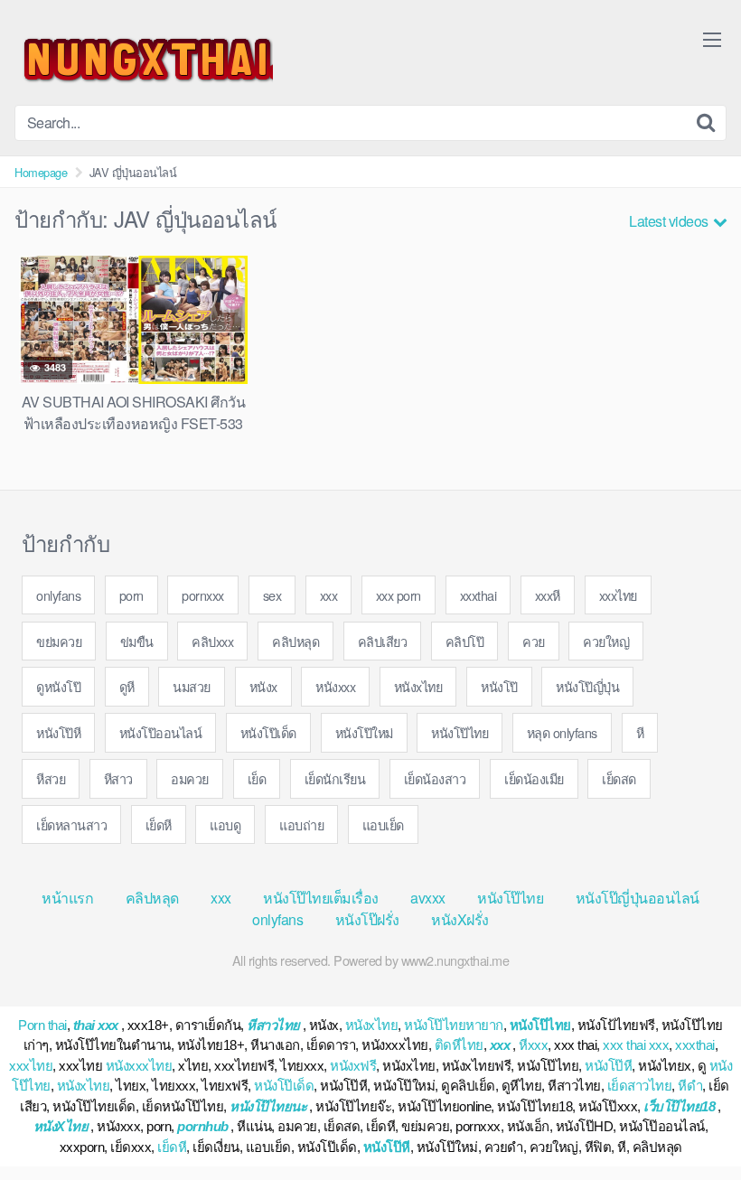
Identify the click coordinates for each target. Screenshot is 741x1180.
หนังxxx (335, 686)
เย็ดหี (158, 824)
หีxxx (533, 1045)
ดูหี (127, 686)
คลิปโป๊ (465, 641)
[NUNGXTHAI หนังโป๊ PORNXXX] (143, 59)
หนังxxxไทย (139, 1065)
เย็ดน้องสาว (435, 778)
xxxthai (478, 594)
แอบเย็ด (383, 824)
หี (640, 732)
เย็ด (257, 778)
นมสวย (192, 686)
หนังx (263, 686)
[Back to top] (691, 1122)
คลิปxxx (212, 641)
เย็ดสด (619, 778)
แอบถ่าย (301, 824)
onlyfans (58, 594)
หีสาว (118, 778)
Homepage (40, 172)
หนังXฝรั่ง (460, 919)
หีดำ (690, 1085)
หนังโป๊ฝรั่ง (367, 919)
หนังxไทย (418, 686)
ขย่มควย (58, 641)
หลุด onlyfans (562, 732)
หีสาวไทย (273, 1025)
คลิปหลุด (295, 641)
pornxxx (203, 594)
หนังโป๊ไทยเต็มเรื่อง (321, 897)
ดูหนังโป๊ (58, 686)
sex (272, 594)
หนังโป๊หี (58, 732)
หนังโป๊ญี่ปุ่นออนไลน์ (637, 897)
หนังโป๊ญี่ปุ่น (587, 686)
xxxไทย (618, 594)
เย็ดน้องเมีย (534, 778)
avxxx (428, 897)
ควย (533, 641)
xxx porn (398, 594)
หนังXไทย (61, 1126)
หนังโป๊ (499, 686)
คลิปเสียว (383, 641)
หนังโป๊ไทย (459, 732)
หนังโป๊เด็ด (268, 732)
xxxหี (547, 594)
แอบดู (225, 824)
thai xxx (95, 1025)
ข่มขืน (137, 641)
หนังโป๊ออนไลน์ (160, 732)
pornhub (203, 1126)
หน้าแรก (67, 897)
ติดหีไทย (459, 1045)
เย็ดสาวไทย (639, 1085)
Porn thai (42, 1025)
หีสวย (50, 778)
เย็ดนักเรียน (335, 778)
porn (131, 594)
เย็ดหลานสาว (71, 824)
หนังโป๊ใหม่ (364, 732)
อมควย (190, 778)
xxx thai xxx (636, 1045)
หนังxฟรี (353, 1065)
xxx (329, 594)
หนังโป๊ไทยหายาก (453, 1025)
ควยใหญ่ (606, 641)
